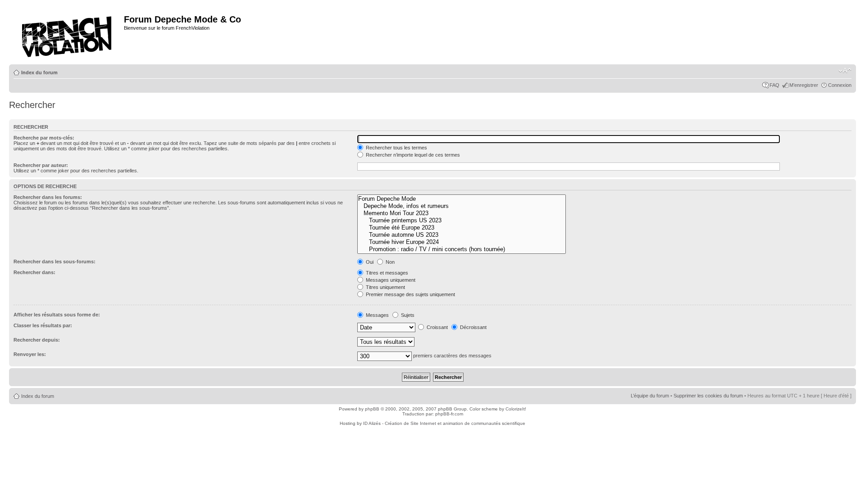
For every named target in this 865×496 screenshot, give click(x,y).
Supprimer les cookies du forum (708, 395)
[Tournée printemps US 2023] (461, 220)
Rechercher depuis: (37, 340)
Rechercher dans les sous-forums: (55, 261)
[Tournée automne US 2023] (461, 235)
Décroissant (473, 327)
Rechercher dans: (34, 272)
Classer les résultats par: (43, 325)
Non (389, 262)
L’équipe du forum (650, 395)
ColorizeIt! (515, 408)
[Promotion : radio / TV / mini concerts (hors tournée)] (461, 249)
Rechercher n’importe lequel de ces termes (412, 155)
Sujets (407, 315)
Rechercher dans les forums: (48, 197)
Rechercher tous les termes (395, 147)
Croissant (436, 327)
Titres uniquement (384, 287)
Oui (368, 262)
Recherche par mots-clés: (44, 137)
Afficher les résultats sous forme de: (57, 314)
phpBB (372, 408)
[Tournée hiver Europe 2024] (461, 242)
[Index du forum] (67, 34)
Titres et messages (386, 272)
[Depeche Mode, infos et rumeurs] (461, 206)
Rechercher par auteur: (41, 165)
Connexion (839, 85)
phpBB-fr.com (449, 413)
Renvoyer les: (30, 354)
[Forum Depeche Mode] (461, 199)
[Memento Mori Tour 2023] (461, 213)
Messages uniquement (389, 280)
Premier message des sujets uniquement (409, 294)
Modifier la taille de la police (844, 71)
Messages (376, 315)
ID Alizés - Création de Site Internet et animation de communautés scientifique (444, 423)
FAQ (774, 85)
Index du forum (39, 72)
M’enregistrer (803, 85)
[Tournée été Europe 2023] (461, 227)
